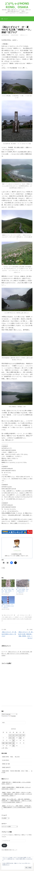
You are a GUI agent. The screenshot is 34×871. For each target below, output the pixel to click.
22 (10, 743)
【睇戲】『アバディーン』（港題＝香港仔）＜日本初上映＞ (16, 805)
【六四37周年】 (5, 760)
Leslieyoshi (14, 35)
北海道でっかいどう (20, 617)
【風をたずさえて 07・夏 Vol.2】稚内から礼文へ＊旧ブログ (8, 606)
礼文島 (22, 619)
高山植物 (26, 619)
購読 (4, 845)
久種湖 (6, 617)
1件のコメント (24, 35)
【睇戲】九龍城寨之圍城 (8, 787)
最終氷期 (9, 619)
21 (6, 743)
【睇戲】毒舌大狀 (6, 782)
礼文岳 (18, 619)
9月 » (6, 748)
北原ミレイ (11, 617)
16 (13, 740)
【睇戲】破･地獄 (6, 763)
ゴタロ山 (21, 615)
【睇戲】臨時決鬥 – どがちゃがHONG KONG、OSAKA (16, 807)
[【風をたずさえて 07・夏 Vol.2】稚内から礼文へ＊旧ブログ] (8, 600)
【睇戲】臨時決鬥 (6, 767)
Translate (13, 716)
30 (13, 745)
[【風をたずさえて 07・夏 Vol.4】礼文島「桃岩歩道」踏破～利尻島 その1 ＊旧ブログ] (8, 583)
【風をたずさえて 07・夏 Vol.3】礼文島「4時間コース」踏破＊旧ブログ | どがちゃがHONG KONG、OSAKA (17, 653)
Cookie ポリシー (5, 864)
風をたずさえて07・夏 (9, 615)
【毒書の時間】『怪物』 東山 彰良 (11, 756)
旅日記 (5, 619)
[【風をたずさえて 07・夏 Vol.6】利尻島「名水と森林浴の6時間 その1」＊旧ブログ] (22, 583)
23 (13, 743)
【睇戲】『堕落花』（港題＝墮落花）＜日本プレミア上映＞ (16, 792)
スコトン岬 (27, 615)
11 (20, 737)
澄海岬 (14, 619)
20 (3, 743)
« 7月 (3, 748)
